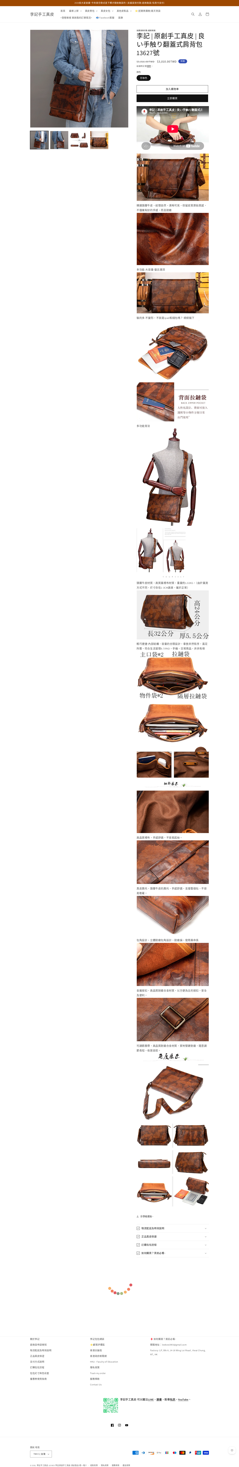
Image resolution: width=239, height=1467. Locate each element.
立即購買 (172, 98)
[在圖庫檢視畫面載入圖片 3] (79, 140)
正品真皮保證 (37, 1356)
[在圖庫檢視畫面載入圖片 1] (39, 140)
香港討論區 (96, 1350)
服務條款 (95, 1379)
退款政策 (94, 1465)
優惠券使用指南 (38, 1379)
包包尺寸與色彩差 (39, 1373)
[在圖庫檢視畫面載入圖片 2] (59, 140)
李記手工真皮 (42, 1465)
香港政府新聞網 (98, 1356)
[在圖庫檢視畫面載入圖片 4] (99, 140)
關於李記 (35, 1339)
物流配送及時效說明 (40, 1350)
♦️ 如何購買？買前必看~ (163, 1339)
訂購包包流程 (37, 1367)
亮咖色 (143, 77)
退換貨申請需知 (38, 1344)
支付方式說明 (37, 1361)
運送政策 (126, 1465)
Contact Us (96, 1384)
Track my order (98, 1373)
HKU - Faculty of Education (104, 1361)
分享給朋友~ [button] (146, 1216)
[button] (75, 10)
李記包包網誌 (97, 1339)
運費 (149, 66)
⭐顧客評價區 (97, 1344)
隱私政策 (95, 1367)
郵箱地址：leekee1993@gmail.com (168, 1344)
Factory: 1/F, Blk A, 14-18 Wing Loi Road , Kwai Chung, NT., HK (178, 1352)
